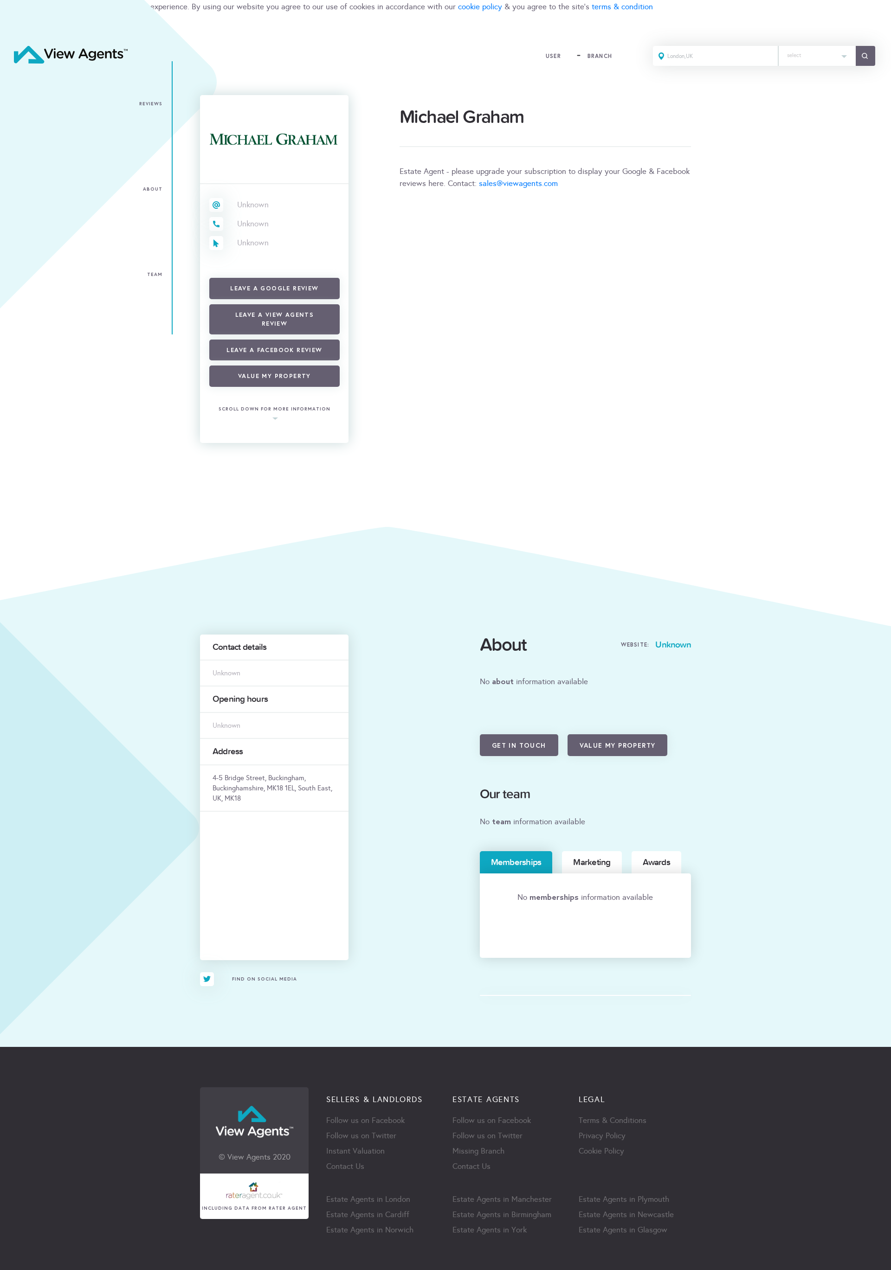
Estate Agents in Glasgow (623, 1230)
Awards (656, 862)
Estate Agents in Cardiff (367, 1214)
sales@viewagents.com (518, 183)
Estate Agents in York (489, 1230)
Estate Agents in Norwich (369, 1230)
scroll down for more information (274, 409)
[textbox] (817, 53)
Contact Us (345, 1166)
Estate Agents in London (368, 1199)
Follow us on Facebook (365, 1120)
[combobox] (817, 56)
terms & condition (622, 7)
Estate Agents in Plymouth (624, 1199)
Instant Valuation (355, 1151)
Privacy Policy (602, 1136)
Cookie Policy (601, 1151)
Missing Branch (478, 1151)
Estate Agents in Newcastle (626, 1214)
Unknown (253, 205)
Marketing (591, 862)
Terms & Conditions (612, 1120)
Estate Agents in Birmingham (501, 1214)
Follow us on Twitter (361, 1136)
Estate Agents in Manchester (502, 1199)
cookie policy (480, 7)
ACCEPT (18, 27)
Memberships (516, 862)
